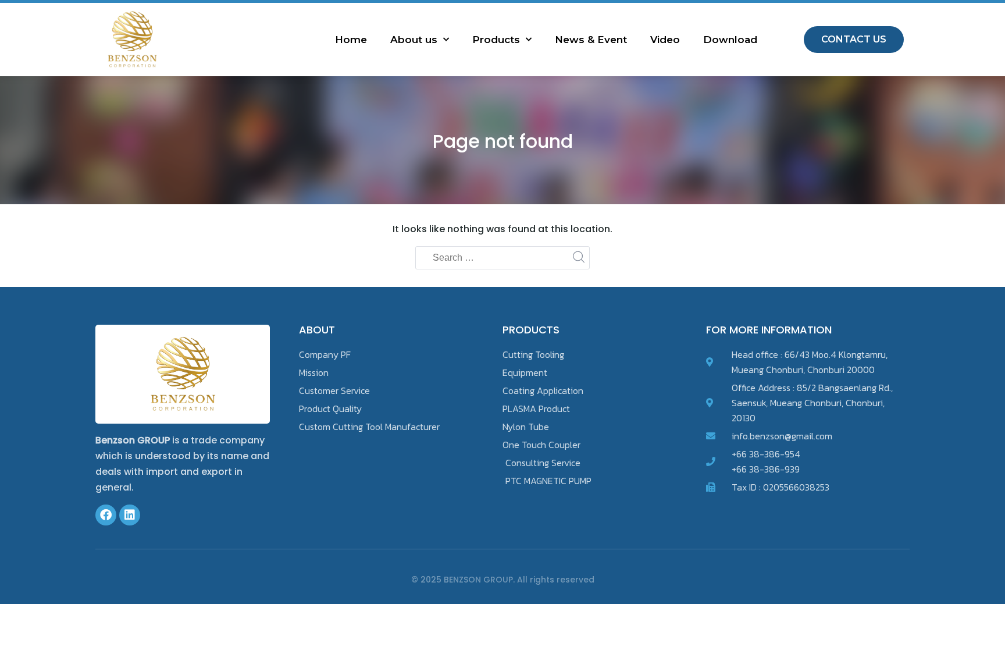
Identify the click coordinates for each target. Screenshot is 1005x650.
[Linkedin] (129, 515)
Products (496, 39)
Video (665, 39)
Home (351, 39)
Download (730, 39)
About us (413, 39)
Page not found (503, 141)
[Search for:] (502, 258)
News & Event (591, 39)
